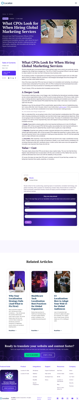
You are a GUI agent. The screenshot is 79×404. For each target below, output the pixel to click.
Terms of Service (39, 398)
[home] (6, 3)
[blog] (17, 282)
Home (4, 14)
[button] (76, 3)
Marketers (5, 18)
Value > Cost (5, 68)
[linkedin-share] (13, 78)
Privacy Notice (49, 398)
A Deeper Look (5, 65)
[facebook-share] (15, 78)
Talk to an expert (32, 355)
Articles (11, 14)
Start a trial (47, 355)
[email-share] (8, 78)
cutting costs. (62, 107)
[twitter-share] (11, 78)
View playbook (9, 388)
